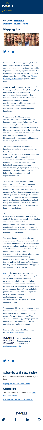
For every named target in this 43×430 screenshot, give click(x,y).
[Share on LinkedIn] (13, 51)
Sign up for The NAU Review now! (16, 383)
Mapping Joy (11, 29)
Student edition (21, 23)
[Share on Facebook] (8, 51)
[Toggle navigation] (37, 7)
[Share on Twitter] (4, 51)
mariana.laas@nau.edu (12, 346)
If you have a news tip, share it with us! (18, 399)
